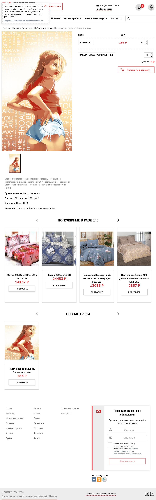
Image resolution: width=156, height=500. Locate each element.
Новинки (55, 18)
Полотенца (27, 28)
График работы (104, 8)
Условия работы (73, 18)
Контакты (116, 18)
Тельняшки (39, 423)
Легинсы (37, 408)
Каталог (16, 28)
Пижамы (10, 423)
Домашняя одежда (15, 418)
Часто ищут (66, 413)
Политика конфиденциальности (101, 493)
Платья (9, 408)
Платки (37, 418)
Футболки (38, 433)
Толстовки (38, 428)
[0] (138, 7)
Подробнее (22, 288)
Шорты (37, 438)
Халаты (9, 433)
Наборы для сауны (43, 28)
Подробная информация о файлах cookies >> (23, 20)
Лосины (37, 413)
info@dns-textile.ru (109, 5)
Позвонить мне (52, 6)
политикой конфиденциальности (126, 449)
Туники (9, 438)
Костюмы (10, 413)
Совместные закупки (96, 18)
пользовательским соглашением (128, 454)
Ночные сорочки (14, 428)
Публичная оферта (70, 408)
